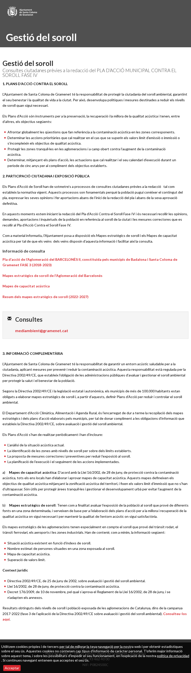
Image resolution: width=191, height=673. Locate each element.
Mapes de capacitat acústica (26, 286)
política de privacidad (173, 656)
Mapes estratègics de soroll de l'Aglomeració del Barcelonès (52, 275)
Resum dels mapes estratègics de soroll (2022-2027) (45, 297)
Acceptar (12, 668)
